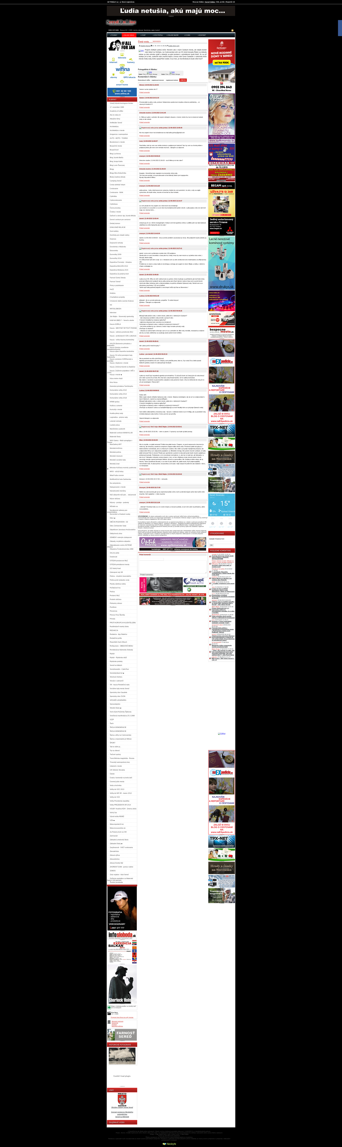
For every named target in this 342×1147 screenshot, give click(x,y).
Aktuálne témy (115, 119)
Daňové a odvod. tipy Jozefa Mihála (123, 216)
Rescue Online (198, 2)
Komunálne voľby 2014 (118, 394)
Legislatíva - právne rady (119, 417)
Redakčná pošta (116, 638)
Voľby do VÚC (115, 797)
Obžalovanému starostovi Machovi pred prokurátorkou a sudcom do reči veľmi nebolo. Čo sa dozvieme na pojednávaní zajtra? (223, 638)
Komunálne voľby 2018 (118, 398)
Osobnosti (113, 557)
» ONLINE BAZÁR (172, 35)
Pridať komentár (144, 92)
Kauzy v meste (115, 375)
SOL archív (220, 2)
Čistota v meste (115, 212)
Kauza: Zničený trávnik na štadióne (122, 367)
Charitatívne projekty (117, 297)
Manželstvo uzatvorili (117, 429)
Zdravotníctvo (115, 859)
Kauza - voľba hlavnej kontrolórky (122, 340)
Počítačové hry (115, 588)
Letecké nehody (115, 421)
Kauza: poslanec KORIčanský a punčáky (120, 360)
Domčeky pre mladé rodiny (119, 235)
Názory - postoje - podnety (119, 502)
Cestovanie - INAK (116, 192)
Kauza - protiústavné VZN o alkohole (123, 336)
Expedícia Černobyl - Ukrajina (121, 262)
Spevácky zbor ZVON (117, 696)
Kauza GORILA (115, 324)
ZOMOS (113, 871)
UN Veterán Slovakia (117, 770)
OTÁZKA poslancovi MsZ (119, 561)
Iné (111, 305)
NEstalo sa (114, 506)
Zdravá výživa (115, 855)
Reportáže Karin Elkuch (118, 642)
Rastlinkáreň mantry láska (119, 626)
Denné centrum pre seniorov (120, 220)
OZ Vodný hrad (115, 568)
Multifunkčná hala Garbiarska (120, 479)
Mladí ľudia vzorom (117, 475)
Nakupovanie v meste (118, 487)
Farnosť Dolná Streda (118, 278)
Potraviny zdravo (116, 603)
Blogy (112, 169)
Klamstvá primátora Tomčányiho (121, 386)
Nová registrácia (128, 2)
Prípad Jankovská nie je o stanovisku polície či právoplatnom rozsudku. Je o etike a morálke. (223, 610)
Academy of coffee (116, 111)
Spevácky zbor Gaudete (118, 692)
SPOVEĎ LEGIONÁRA (118, 700)
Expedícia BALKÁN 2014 (119, 266)
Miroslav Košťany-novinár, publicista (123, 468)
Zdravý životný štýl (116, 863)
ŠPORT (112, 743)
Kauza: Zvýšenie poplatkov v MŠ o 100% (121, 372)
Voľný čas (113, 813)
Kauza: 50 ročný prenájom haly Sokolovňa (119, 356)
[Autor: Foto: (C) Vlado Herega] (141, 51)
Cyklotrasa (114, 204)
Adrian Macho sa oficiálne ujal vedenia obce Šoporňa (222, 579)
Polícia (112, 592)
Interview (113, 313)
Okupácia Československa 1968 (121, 549)
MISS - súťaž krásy (116, 471)
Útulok (112, 774)
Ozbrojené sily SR (116, 572)
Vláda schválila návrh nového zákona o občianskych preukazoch (223, 616)
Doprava (113, 239)
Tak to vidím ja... (115, 747)
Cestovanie (114, 189)
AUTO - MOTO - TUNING (119, 138)
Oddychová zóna (116, 533)
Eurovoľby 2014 (115, 258)
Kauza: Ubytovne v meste (119, 363)
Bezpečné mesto (116, 146)
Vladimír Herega (145, 46)
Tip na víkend (115, 751)
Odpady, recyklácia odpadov (120, 541)
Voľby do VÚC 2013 (117, 789)
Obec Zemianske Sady (118, 526)
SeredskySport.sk (116, 673)
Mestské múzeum (116, 456)
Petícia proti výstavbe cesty (119, 580)
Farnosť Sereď (115, 282)
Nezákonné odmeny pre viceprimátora (117, 511)
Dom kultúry (114, 231)
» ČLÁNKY (113, 35)
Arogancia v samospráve (119, 134)
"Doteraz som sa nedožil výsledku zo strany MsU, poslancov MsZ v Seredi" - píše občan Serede (223, 603)
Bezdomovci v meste (117, 142)
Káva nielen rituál (116, 378)
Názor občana (115, 499)
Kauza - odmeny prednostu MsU (121, 332)
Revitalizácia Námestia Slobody (121, 650)
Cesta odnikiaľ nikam (117, 185)
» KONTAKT (202, 35)
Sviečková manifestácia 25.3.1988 (122, 716)
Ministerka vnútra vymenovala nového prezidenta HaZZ (222, 646)
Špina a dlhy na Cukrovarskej (120, 735)
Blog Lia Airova (115, 154)
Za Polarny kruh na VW (118, 832)
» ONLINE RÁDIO (128, 35)
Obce (112, 518)
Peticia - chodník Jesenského (120, 576)
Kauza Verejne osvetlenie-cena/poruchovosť (118, 348)
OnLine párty (114, 553)
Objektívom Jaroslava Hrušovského (122, 530)
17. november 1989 (117, 107)
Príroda (112, 619)
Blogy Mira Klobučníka (118, 173)
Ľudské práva (115, 425)
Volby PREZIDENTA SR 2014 (120, 805)
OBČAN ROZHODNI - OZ (119, 522)
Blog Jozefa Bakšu (116, 158)
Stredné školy (115, 708)
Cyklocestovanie (116, 200)
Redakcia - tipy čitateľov (118, 634)
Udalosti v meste (116, 766)
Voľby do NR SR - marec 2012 (121, 793)
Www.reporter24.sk (117, 824)
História (112, 293)
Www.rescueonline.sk (117, 828)
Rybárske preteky (116, 661)
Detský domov (115, 223)
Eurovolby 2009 (115, 254)
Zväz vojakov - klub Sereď (119, 875)
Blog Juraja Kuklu (116, 161)
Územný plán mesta (117, 782)
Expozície (115, 1023)
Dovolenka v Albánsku (118, 247)
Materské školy (115, 437)
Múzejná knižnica (117, 1026)
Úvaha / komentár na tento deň (121, 778)
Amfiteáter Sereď (116, 123)
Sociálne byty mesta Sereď (119, 689)
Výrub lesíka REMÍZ (117, 816)
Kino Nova (113, 382)
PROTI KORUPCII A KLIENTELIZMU (123, 623)
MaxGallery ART (116, 444)
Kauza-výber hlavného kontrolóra (122, 351)
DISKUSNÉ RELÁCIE (117, 227)
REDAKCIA (114, 630)
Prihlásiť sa (113, 2)
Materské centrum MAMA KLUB (121, 433)
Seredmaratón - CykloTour (119, 669)
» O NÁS (187, 35)
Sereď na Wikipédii (122, 1117)
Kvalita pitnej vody (116, 413)
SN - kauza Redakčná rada (119, 685)
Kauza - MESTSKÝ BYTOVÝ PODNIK (123, 328)
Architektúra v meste (117, 130)
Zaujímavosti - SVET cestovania (121, 847)
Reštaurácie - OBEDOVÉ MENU (121, 646)
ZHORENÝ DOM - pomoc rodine (121, 867)
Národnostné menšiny (118, 491)
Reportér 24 (230, 2)
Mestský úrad (114, 464)
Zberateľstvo (114, 851)
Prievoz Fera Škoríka (117, 615)
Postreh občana (115, 599)
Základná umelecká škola (119, 840)
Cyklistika (113, 196)
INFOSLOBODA (115, 309)
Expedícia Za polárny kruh (119, 274)
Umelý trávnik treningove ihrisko (121, 103)
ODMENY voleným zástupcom (121, 537)
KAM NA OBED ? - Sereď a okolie (122, 320)
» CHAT (143, 35)
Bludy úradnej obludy (117, 177)
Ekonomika (114, 251)
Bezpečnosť (114, 150)
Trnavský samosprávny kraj (120, 762)
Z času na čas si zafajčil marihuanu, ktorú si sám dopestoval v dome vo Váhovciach (223, 590)
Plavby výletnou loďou (118, 584)
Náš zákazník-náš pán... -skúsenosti (123, 495)
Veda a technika (115, 785)
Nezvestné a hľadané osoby (120, 514)
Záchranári (114, 836)
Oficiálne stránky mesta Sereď (122, 1107)
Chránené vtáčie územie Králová (122, 301)
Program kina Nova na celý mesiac (122, 1017)
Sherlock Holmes (116, 677)
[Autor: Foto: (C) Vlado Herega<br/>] (149, 72)
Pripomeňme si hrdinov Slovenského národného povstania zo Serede (223, 596)
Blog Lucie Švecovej (117, 165)
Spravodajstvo (115, 704)
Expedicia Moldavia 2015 (119, 270)
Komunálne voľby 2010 (118, 390)
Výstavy (114, 1024)
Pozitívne (113, 607)
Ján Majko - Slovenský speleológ (122, 316)
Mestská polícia (115, 452)
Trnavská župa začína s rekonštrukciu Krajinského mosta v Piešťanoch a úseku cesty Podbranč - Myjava (223, 630)
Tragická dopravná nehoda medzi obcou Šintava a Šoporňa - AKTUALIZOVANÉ (223, 557)
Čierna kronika (115, 208)
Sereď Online (210, 2)
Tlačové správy (115, 754)
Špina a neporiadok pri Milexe (121, 739)
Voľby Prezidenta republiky (119, 801)
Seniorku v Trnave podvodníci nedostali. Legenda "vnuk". (221, 622)
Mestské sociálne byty (118, 460)
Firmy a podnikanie (117, 285)
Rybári (112, 654)
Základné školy (115, 844)
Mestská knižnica (116, 448)
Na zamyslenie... (116, 483)
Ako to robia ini (115, 115)
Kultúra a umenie (116, 406)
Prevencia (113, 611)
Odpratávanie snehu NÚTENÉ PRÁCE (119, 546)
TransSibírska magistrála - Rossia (122, 758)
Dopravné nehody (116, 243)
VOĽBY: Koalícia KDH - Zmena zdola (123, 809)
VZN (111, 820)
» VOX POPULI (158, 35)
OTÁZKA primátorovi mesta (119, 564)
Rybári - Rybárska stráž (118, 658)
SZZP (112, 720)
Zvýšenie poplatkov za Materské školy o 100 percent (120, 879)
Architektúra (114, 127)
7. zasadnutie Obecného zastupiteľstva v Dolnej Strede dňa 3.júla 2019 (223, 573)
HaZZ (112, 289)
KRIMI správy (114, 402)
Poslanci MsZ (115, 595)
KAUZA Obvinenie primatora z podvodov (119, 344)
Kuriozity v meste (116, 409)
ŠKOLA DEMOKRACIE (118, 727)
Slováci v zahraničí (116, 681)
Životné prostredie (116, 882)
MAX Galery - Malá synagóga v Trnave (119, 441)
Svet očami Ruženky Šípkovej (120, 712)
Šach (112, 723)
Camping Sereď (115, 181)
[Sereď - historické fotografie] (122, 1064)
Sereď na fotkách (116, 665)
